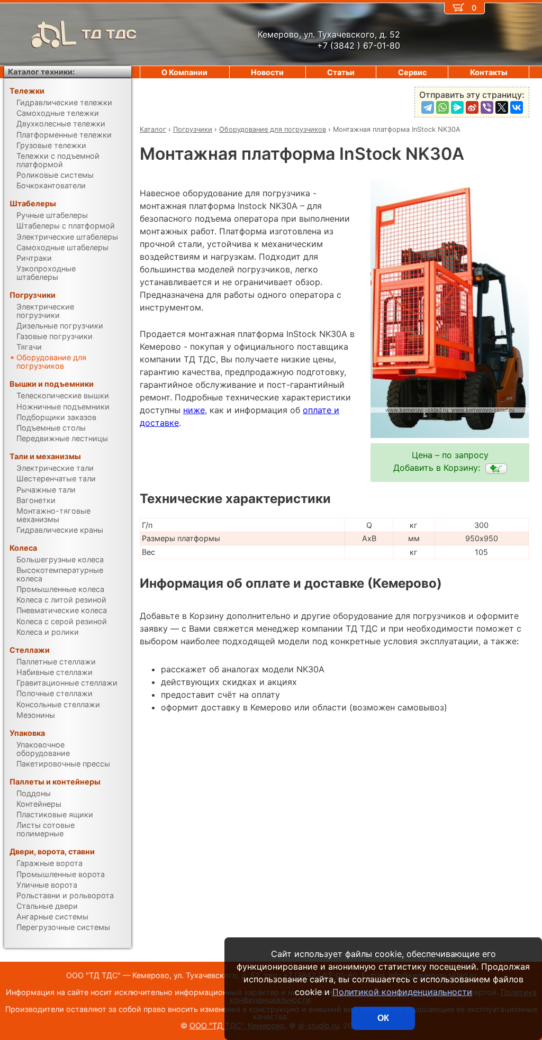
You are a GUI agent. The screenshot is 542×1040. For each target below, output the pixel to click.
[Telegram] (427, 107)
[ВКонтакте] (516, 107)
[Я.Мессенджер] (457, 107)
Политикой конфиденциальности (402, 992)
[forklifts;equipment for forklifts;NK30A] (496, 468)
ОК (383, 1018)
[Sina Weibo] (472, 107)
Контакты (489, 72)
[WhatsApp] (442, 107)
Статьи (341, 72)
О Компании (184, 72)
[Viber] (487, 107)
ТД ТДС (109, 34)
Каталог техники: (41, 71)
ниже (194, 410)
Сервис (412, 72)
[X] (501, 107)
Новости (267, 72)
